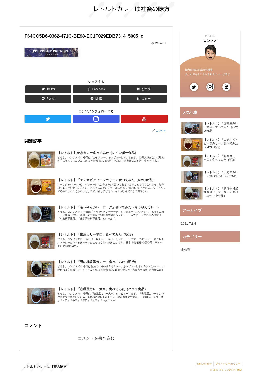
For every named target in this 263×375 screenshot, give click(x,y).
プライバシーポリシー (227, 363)
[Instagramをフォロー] (96, 119)
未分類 (186, 250)
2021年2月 (188, 223)
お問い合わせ (204, 363)
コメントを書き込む (96, 338)
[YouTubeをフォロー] (144, 119)
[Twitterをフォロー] (48, 119)
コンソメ (210, 40)
